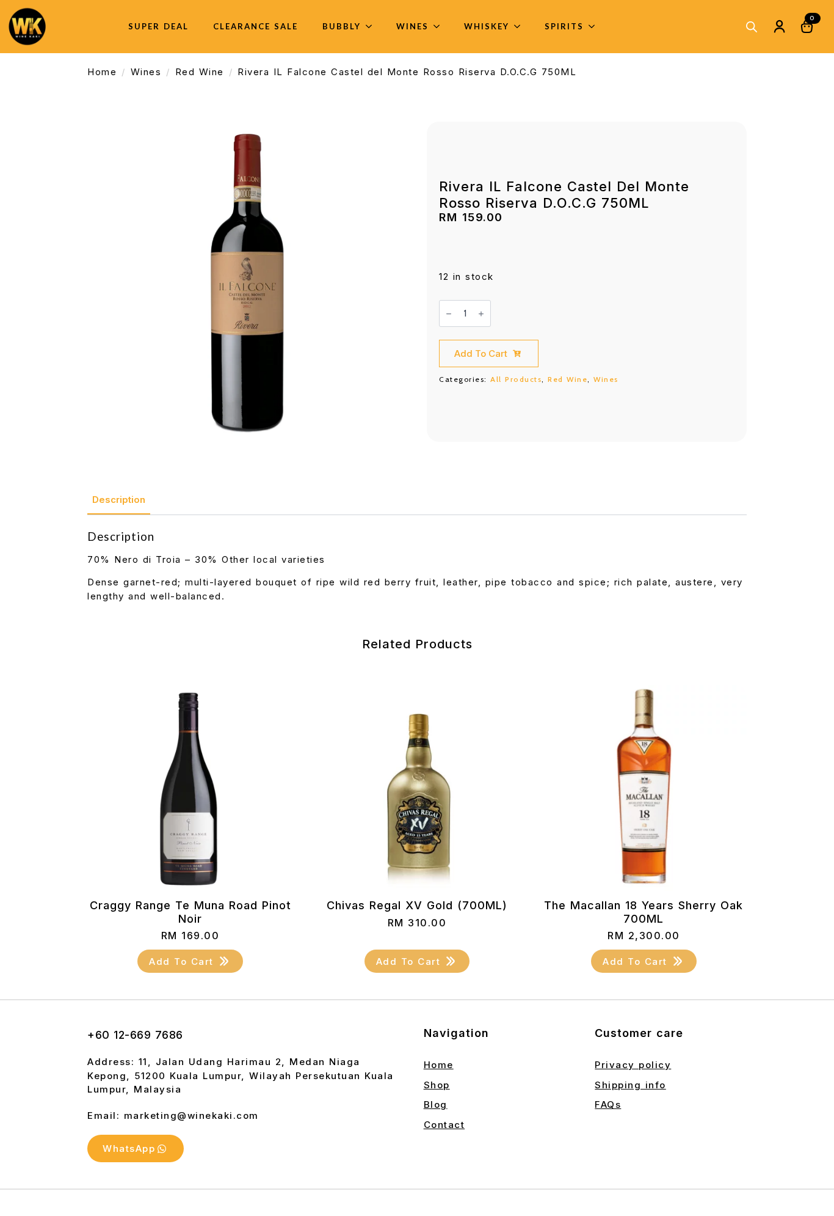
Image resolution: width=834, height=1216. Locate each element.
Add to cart (480, 353)
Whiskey (486, 26)
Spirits (564, 26)
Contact (444, 1124)
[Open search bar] (751, 26)
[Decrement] (448, 314)
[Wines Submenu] (440, 26)
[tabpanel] (417, 566)
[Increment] (481, 314)
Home (102, 72)
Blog (436, 1104)
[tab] (118, 500)
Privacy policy (633, 1065)
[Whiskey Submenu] (520, 26)
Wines (412, 26)
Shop (437, 1085)
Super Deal (158, 26)
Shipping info (630, 1085)
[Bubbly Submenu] (372, 26)
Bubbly (341, 26)
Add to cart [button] (181, 961)
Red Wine (199, 72)
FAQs (608, 1104)
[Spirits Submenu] (595, 26)
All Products (516, 379)
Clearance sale (255, 26)
